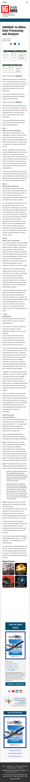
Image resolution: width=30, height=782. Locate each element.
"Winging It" (18, 76)
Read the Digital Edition (15, 626)
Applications (10, 766)
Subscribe (25, 766)
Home (4, 766)
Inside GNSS (7, 40)
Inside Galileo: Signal (11, 666)
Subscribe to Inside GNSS (15, 684)
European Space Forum (12, 668)
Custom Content (11, 768)
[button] (25, 20)
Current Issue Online (15, 750)
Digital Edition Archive (15, 756)
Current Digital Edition (15, 753)
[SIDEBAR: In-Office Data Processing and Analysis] (15, 56)
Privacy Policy (20, 772)
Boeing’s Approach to (11, 664)
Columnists (18, 766)
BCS (18, 779)
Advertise (20, 768)
